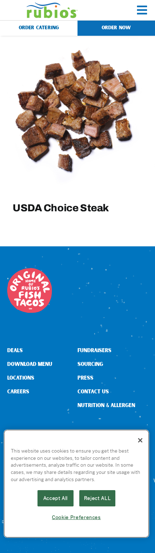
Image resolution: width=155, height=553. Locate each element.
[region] (76, 483)
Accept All (55, 498)
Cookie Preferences (76, 517)
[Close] (140, 440)
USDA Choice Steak (61, 207)
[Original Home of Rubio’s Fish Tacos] (29, 270)
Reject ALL (97, 498)
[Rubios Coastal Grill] (52, 5)
